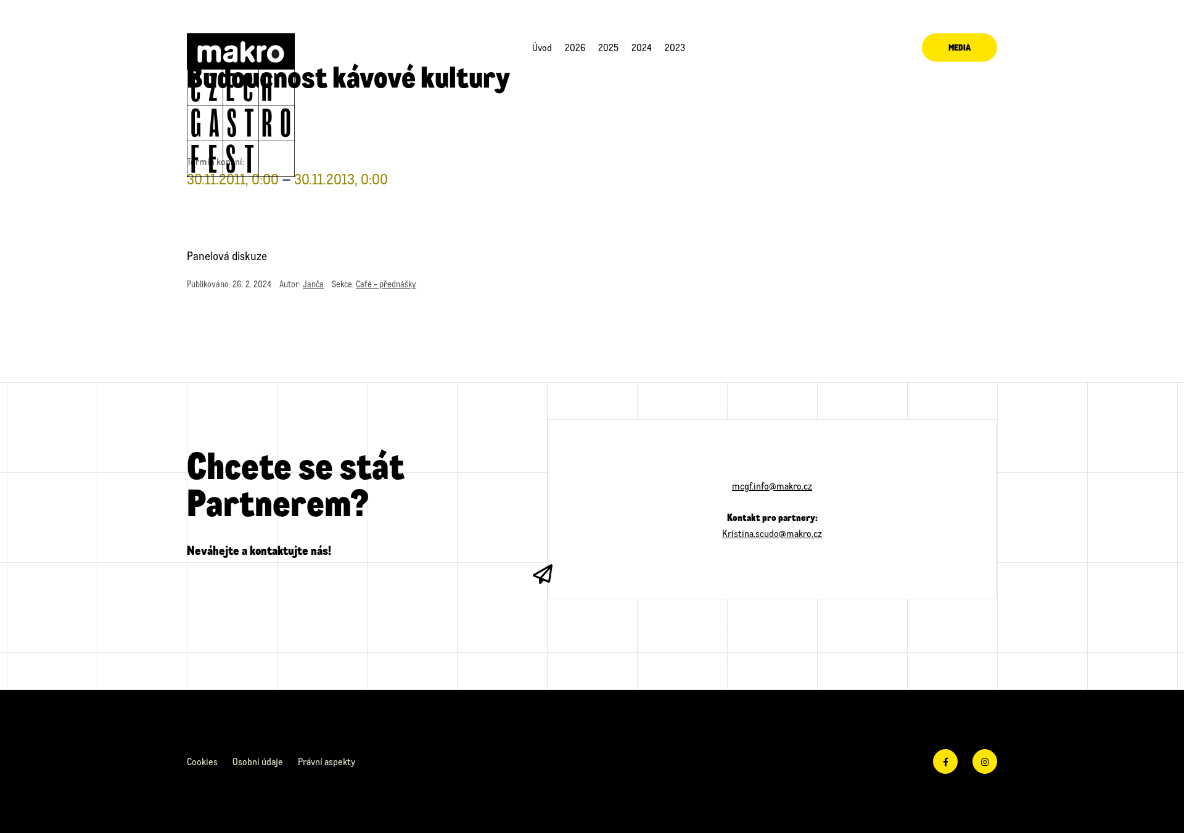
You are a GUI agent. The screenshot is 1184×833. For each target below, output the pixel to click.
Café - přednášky (386, 284)
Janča (313, 284)
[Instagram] (984, 761)
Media (959, 47)
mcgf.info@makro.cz (772, 485)
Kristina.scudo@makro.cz (772, 533)
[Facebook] (945, 761)
